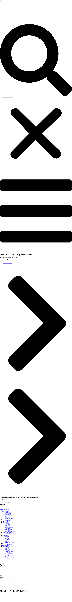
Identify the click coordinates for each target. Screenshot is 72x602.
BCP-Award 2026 (7, 515)
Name (1, 564)
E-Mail (1, 565)
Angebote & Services (6, 522)
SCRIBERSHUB (7, 526)
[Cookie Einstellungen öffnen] (8, 601)
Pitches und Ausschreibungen (9, 531)
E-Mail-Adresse (5, 499)
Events (3, 519)
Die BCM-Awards (5, 511)
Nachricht (2, 575)
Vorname (1, 563)
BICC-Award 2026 (7, 514)
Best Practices (6, 517)
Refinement (6, 523)
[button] (36, 60)
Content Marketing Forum (7, 532)
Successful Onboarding (8, 527)
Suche (1, 96)
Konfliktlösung (7, 525)
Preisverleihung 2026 (8, 520)
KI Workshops (7, 528)
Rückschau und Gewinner (9, 518)
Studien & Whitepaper (6, 521)
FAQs (5, 516)
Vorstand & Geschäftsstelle (9, 533)
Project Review (7, 524)
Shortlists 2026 (7, 512)
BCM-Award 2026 (7, 513)
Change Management (8, 529)
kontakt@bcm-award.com (7, 263)
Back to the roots (7, 530)
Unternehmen (2, 566)
